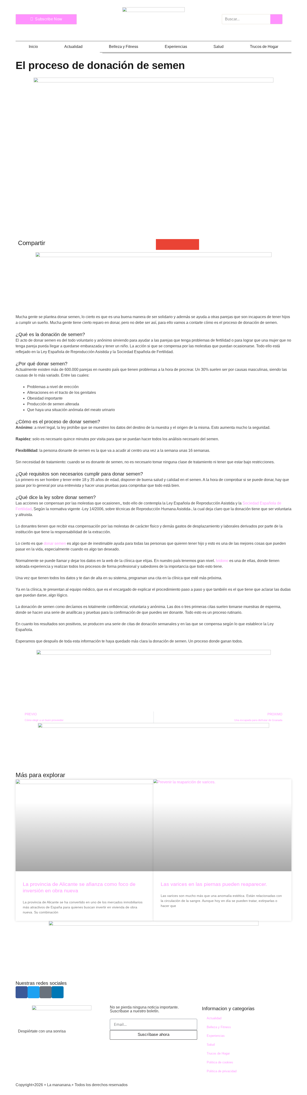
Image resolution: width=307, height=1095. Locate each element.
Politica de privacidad (221, 1071)
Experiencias (176, 47)
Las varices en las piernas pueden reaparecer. (214, 884)
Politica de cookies (220, 1062)
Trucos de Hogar (264, 47)
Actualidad (73, 47)
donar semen (55, 543)
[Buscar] (276, 19)
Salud (218, 47)
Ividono (222, 561)
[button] (161, 244)
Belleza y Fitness (123, 47)
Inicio (33, 47)
